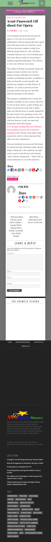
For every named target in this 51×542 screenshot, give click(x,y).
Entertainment (13, 506)
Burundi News (12, 496)
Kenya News (23, 496)
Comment (10, 253)
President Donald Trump (28, 519)
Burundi (10, 499)
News (21, 533)
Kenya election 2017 (26, 503)
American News (21, 499)
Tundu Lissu (31, 526)
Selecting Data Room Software (35, 221)
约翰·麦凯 (13, 31)
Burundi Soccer (27, 509)
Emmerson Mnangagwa (15, 529)
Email (9, 277)
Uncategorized (16, 17)
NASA (29, 499)
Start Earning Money (23, 342)
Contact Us (25, 346)
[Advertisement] (25, 320)
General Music (12, 533)
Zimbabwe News (13, 503)
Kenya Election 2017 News (16, 526)
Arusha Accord (25, 516)
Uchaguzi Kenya (26, 513)
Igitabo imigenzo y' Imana (34, 533)
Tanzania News (25, 506)
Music (37, 509)
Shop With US (38, 342)
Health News (37, 513)
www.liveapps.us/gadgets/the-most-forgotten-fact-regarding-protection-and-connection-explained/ (24, 129)
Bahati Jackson (13, 536)
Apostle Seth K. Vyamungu (29, 523)
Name (9, 271)
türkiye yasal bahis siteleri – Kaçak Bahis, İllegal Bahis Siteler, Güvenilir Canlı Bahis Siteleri (16, 228)
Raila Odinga (33, 496)
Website (9, 284)
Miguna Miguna (30, 529)
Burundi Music (13, 523)
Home (10, 342)
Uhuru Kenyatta (13, 513)
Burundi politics (13, 509)
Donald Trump (12, 516)
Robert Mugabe (13, 519)
